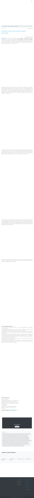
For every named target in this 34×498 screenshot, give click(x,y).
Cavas (4, 442)
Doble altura (22, 437)
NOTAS (10, 479)
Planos (18, 435)
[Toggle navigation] (32, 1)
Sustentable (12, 442)
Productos (27, 483)
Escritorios (13, 437)
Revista (26, 484)
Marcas (26, 481)
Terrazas (26, 437)
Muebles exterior (17, 445)
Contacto (27, 486)
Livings (22, 435)
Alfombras (23, 440)
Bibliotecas (13, 440)
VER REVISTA (17, 426)
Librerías (4, 440)
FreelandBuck (3, 38)
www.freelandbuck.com (15, 400)
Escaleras (14, 435)
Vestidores (9, 445)
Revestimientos (28, 440)
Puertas (7, 442)
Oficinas (8, 437)
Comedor (4, 437)
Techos (22, 445)
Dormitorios (9, 435)
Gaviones (4, 445)
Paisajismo (8, 440)
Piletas (17, 437)
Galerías (25, 435)
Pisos (16, 442)
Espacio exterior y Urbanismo (23, 442)
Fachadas (4, 435)
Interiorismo (19, 484)
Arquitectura (4, 28)
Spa (12, 445)
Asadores (18, 440)
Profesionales (28, 479)
